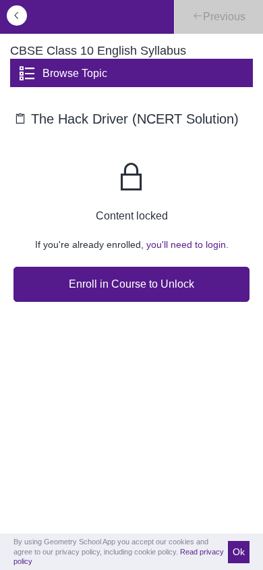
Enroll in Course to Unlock (131, 284)
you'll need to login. (187, 244)
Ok (239, 551)
